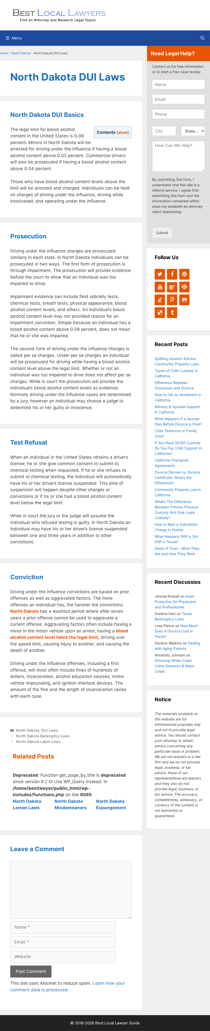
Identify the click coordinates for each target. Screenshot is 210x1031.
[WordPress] (184, 274)
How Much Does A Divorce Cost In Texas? (176, 631)
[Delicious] (160, 312)
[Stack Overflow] (160, 299)
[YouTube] (160, 287)
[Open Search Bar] (202, 38)
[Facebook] (172, 274)
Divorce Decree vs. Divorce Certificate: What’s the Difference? (177, 477)
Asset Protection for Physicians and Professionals (175, 601)
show (123, 132)
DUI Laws (49, 730)
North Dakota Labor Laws (38, 741)
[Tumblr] (172, 312)
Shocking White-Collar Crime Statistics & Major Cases (174, 665)
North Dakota (21, 53)
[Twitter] (160, 274)
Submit (162, 233)
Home (4, 53)
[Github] (184, 299)
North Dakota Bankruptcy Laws (43, 736)
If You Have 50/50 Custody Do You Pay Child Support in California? (178, 448)
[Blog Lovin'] (172, 287)
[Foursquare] (172, 299)
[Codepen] (184, 287)
